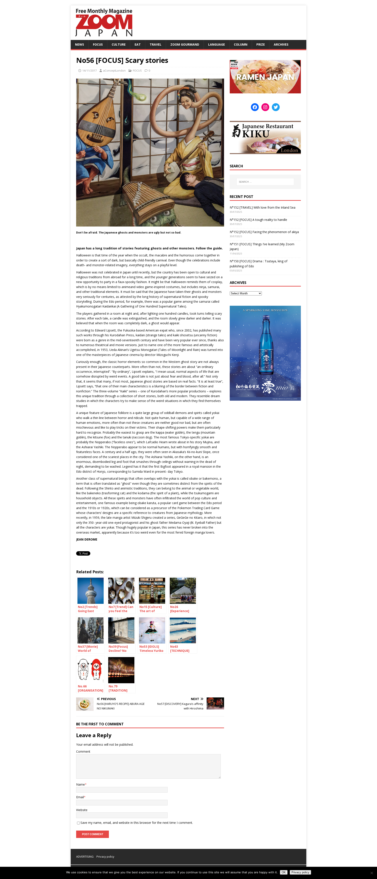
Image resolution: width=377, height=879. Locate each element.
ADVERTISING (85, 856)
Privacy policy (105, 856)
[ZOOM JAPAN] (103, 37)
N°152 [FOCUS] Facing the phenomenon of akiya (264, 232)
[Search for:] (265, 181)
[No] (371, 873)
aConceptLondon (114, 70)
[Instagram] (265, 107)
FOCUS (98, 44)
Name (80, 784)
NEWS (79, 44)
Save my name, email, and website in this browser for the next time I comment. (137, 823)
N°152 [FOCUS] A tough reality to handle (258, 220)
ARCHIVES (281, 44)
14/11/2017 (89, 70)
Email (80, 797)
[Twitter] (276, 107)
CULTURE (119, 44)
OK (284, 872)
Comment (83, 751)
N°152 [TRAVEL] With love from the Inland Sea (262, 207)
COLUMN (240, 44)
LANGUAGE (216, 44)
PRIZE (260, 44)
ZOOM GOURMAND (184, 44)
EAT (138, 44)
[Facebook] (255, 107)
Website (81, 810)
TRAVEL (155, 44)
